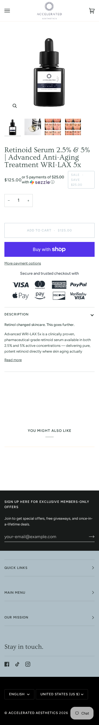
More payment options (22, 263)
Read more (13, 360)
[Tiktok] (17, 664)
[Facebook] (6, 664)
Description (16, 314)
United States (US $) (60, 694)
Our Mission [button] (16, 617)
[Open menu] (12, 10)
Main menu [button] (14, 593)
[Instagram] (27, 664)
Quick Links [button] (16, 568)
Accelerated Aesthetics (33, 713)
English (17, 694)
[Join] (87, 536)
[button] (43, 180)
